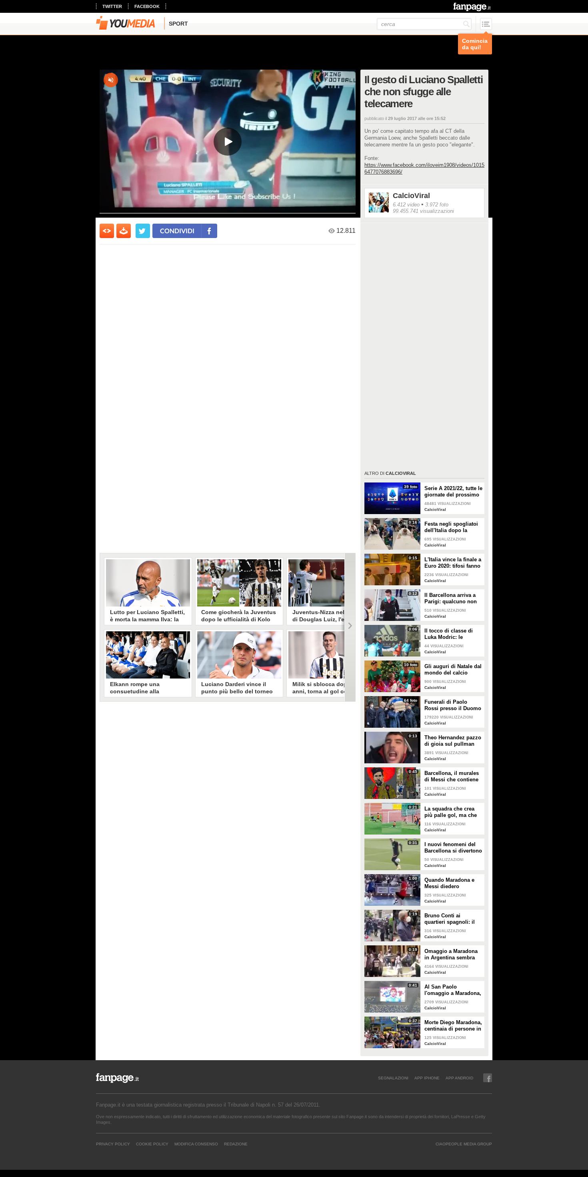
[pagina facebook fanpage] (487, 1077)
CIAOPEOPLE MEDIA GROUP (464, 1144)
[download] (123, 231)
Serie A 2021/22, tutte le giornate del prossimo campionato (453, 491)
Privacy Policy (113, 1144)
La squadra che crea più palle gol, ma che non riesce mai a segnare (450, 812)
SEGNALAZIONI (393, 1078)
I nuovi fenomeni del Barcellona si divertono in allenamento (453, 847)
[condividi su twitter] (143, 231)
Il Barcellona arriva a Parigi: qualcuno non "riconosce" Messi (450, 598)
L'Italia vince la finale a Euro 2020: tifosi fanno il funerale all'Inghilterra (452, 562)
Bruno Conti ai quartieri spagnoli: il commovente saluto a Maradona (451, 919)
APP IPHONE (427, 1078)
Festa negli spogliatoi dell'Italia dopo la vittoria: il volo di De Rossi (451, 527)
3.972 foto (436, 205)
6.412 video (406, 205)
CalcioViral (411, 196)
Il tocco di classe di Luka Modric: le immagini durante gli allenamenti (450, 634)
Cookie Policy (152, 1144)
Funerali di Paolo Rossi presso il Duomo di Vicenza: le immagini (452, 705)
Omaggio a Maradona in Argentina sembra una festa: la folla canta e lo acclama (453, 954)
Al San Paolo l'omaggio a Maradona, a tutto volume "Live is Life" (452, 990)
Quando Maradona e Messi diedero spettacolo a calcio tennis (449, 883)
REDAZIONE (236, 1144)
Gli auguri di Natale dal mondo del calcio (453, 669)
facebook (147, 6)
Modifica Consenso (196, 1144)
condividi (177, 230)
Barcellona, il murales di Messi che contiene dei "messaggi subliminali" (451, 776)
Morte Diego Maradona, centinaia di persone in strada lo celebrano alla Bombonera (453, 1025)
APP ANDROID (459, 1078)
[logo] (472, 6)
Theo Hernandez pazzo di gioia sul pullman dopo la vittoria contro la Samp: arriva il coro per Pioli (452, 741)
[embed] (107, 231)
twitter (112, 6)
